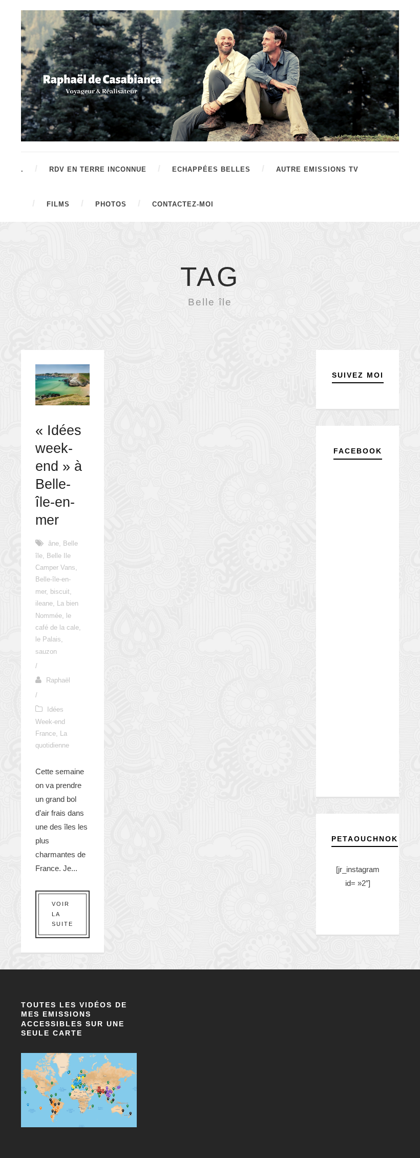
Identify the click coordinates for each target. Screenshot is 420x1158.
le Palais (48, 639)
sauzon (46, 651)
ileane (44, 603)
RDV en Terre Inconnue (97, 169)
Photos (111, 204)
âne (53, 543)
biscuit (60, 591)
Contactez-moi (183, 204)
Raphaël (58, 680)
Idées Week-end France (50, 721)
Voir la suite (62, 914)
